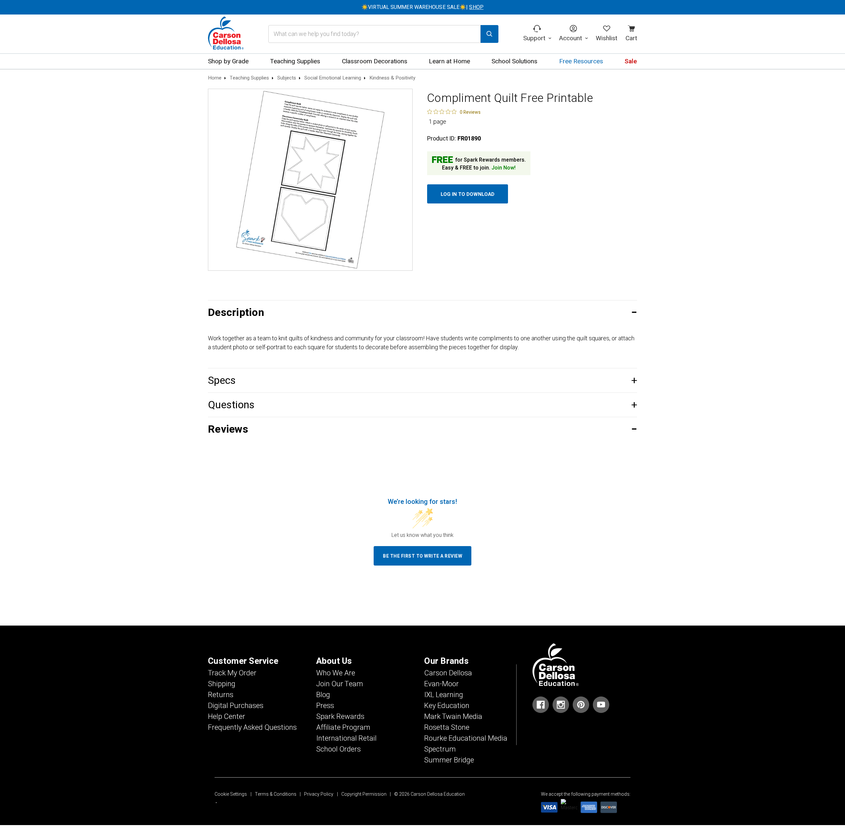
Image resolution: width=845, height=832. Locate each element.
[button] (422, 312)
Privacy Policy (318, 794)
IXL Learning (443, 695)
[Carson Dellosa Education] (226, 33)
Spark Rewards (340, 716)
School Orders (338, 749)
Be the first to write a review (422, 556)
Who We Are (335, 673)
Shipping (221, 684)
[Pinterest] (581, 704)
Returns (220, 695)
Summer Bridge (449, 760)
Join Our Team (339, 684)
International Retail (346, 738)
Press (325, 705)
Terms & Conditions (275, 794)
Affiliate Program (343, 727)
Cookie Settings (231, 794)
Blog (323, 695)
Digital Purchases (235, 705)
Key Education (446, 705)
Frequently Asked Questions (252, 727)
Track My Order (232, 673)
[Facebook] (540, 704)
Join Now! (503, 168)
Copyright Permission (364, 794)
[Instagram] (561, 704)
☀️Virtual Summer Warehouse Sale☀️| (422, 7)
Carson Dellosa (448, 673)
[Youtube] (601, 704)
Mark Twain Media (453, 716)
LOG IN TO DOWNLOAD (467, 194)
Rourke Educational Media (465, 738)
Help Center (226, 716)
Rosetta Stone (446, 727)
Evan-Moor (441, 684)
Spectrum (440, 749)
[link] (454, 112)
